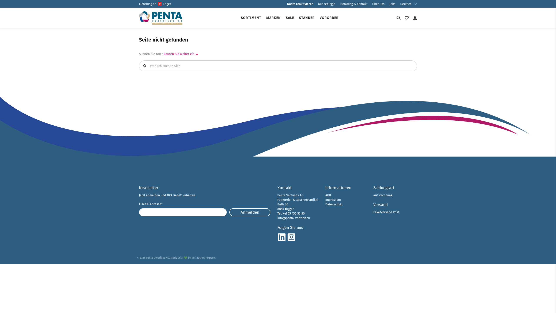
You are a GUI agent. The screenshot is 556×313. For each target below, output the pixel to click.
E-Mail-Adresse (151, 204)
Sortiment (251, 18)
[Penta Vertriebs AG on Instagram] (291, 240)
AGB (328, 195)
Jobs (392, 4)
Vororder (329, 18)
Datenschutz (334, 204)
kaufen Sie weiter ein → (181, 54)
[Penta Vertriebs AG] (160, 18)
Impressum (333, 200)
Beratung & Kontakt (353, 4)
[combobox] (278, 65)
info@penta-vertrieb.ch (293, 218)
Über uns (378, 4)
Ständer (307, 18)
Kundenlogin (326, 4)
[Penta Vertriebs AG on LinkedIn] (281, 240)
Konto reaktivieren (300, 4)
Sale (290, 18)
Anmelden (250, 212)
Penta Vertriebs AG (157, 257)
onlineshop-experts (204, 257)
